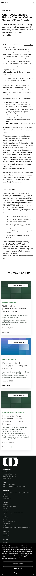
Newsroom (6, 510)
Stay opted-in (18, 573)
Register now (8, 70)
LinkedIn (15, 256)
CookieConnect (23, 123)
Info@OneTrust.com (14, 182)
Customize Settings (18, 563)
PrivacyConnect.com (25, 173)
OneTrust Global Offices (9, 506)
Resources (6, 496)
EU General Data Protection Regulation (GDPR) (16, 527)
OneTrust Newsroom (9, 484)
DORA (4, 525)
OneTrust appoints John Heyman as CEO (14, 486)
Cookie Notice (13, 558)
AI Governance (7, 478)
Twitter (21, 256)
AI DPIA (5, 519)
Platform (5, 542)
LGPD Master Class (18, 130)
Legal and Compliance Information (13, 513)
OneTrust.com (11, 253)
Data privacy (6, 523)
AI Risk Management (9, 521)
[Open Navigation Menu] (33, 2)
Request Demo (7, 535)
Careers (5, 508)
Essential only (18, 568)
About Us (5, 504)
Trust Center (6, 472)
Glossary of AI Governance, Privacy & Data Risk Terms (16, 493)
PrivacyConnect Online (13, 104)
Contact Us (6, 533)
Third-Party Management (10, 476)
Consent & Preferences (9, 474)
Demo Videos (6, 498)
